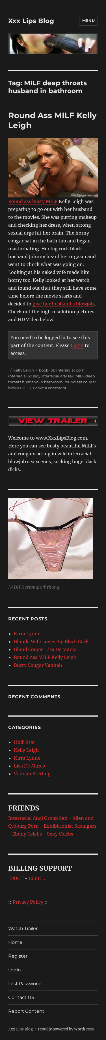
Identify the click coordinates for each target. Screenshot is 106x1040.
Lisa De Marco (29, 766)
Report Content (26, 1011)
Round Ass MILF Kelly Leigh (45, 657)
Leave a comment (49, 388)
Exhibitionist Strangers (70, 826)
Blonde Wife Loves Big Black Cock (51, 641)
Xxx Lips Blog (31, 21)
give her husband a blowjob (63, 304)
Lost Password (24, 983)
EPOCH (16, 878)
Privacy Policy (28, 902)
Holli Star (24, 742)
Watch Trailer (23, 928)
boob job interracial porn (62, 370)
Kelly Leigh (23, 370)
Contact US (21, 997)
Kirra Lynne (27, 633)
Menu (88, 20)
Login (77, 345)
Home (15, 942)
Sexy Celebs (60, 834)
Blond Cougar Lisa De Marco (45, 649)
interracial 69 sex (23, 376)
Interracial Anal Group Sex (37, 818)
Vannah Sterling (32, 773)
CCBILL (37, 878)
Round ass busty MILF (33, 201)
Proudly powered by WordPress (66, 1029)
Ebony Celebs (27, 834)
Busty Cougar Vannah (38, 665)
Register (17, 956)
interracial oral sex (57, 376)
